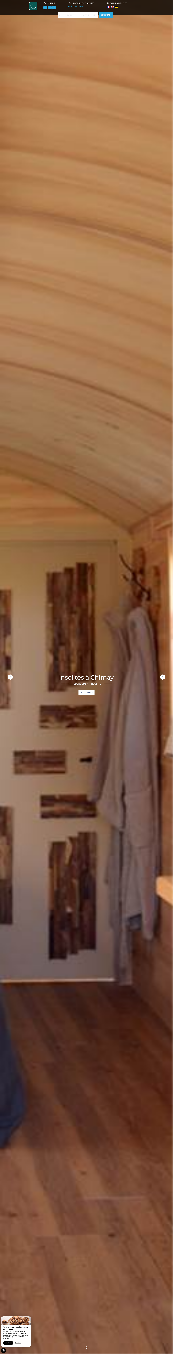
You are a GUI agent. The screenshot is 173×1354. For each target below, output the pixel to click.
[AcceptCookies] (3, 1350)
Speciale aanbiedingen (87, 15)
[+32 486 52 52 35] (50, 7)
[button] (10, 677)
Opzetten (18, 1343)
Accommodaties (66, 15)
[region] (16, 1331)
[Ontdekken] (86, 1349)
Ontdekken (85, 692)
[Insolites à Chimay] (33, 6)
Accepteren (8, 1343)
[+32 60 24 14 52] (45, 7)
